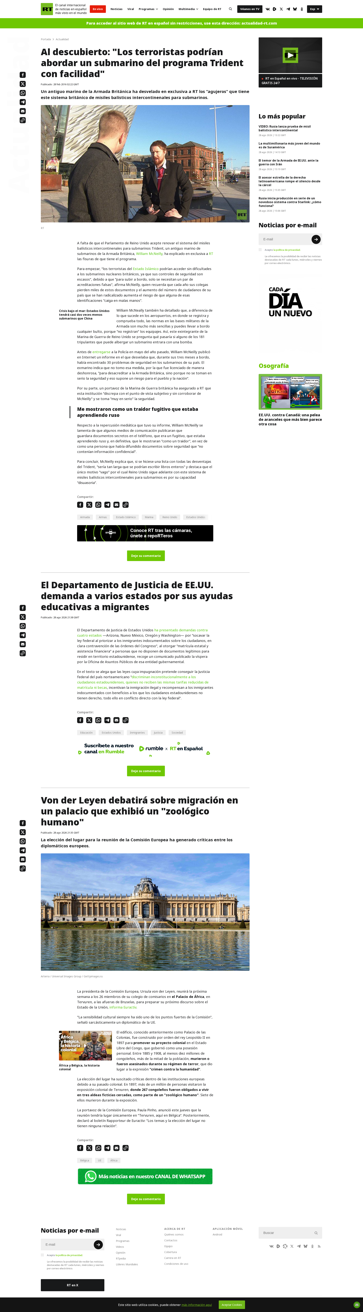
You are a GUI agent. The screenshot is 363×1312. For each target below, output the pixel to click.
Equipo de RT (212, 9)
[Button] (230, 9)
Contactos (170, 1240)
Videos (120, 1247)
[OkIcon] (302, 9)
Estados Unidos (195, 517)
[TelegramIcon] (288, 9)
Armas (103, 517)
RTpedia (121, 1258)
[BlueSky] (295, 9)
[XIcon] (281, 9)
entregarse (101, 352)
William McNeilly (149, 253)
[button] (290, 55)
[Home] (47, 9)
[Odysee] (285, 1246)
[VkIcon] (268, 9)
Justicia (158, 733)
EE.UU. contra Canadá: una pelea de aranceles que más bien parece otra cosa (290, 419)
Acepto (283, 250)
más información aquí (197, 1305)
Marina (149, 517)
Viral (130, 9)
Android (217, 1234)
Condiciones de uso (176, 1264)
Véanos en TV (249, 9)
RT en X (72, 1285)
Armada (85, 517)
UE (99, 1160)
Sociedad (177, 733)
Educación (86, 733)
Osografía (274, 365)
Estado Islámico (146, 268)
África (113, 1160)
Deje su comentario (146, 555)
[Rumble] (274, 9)
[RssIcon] (319, 1246)
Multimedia (187, 9)
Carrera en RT (172, 1258)
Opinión (168, 9)
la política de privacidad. (287, 250)
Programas (146, 9)
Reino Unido (169, 517)
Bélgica (84, 1160)
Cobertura (170, 1252)
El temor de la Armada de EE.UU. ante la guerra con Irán (288, 162)
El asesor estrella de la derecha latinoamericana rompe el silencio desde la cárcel (289, 181)
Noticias (117, 9)
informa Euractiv (122, 1007)
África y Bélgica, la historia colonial (79, 1067)
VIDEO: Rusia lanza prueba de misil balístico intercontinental (285, 128)
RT (211, 253)
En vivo (98, 9)
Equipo (168, 1246)
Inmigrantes (137, 733)
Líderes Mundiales (127, 1264)
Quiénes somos (174, 1234)
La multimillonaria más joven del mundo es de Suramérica (289, 145)
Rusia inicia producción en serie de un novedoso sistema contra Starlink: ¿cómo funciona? (290, 202)
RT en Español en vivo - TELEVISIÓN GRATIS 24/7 (290, 80)
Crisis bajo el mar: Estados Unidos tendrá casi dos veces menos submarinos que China (84, 315)
